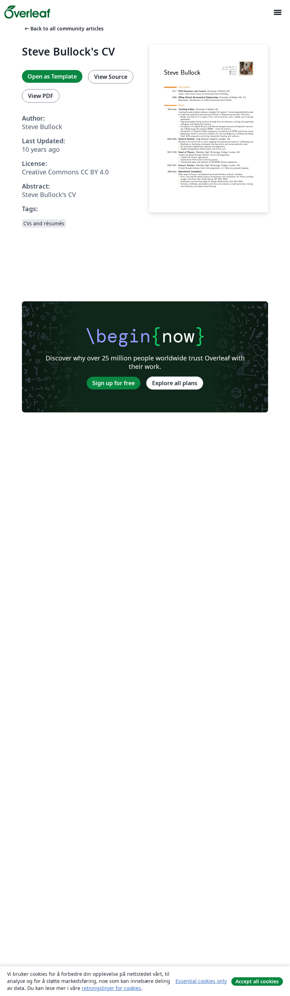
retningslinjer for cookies (111, 988)
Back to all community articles (63, 28)
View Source (110, 77)
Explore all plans (174, 383)
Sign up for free (113, 383)
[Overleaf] (27, 12)
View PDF (40, 96)
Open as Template (52, 76)
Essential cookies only (201, 981)
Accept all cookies (257, 981)
